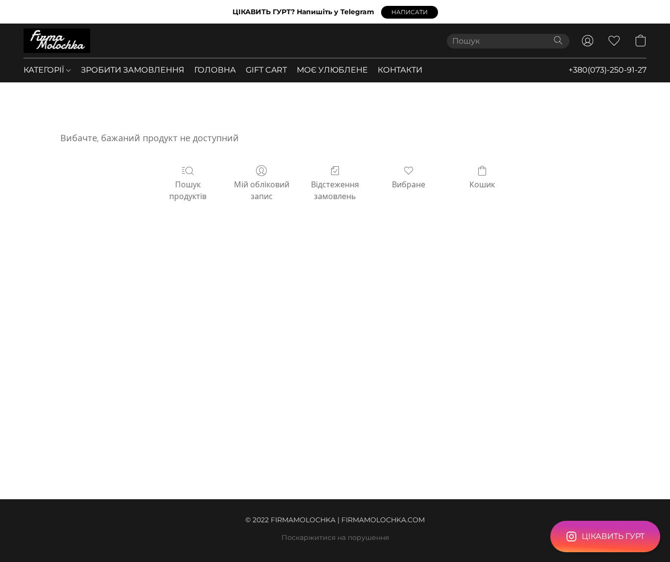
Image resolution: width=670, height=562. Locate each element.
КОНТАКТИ (400, 70)
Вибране (408, 184)
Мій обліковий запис (261, 190)
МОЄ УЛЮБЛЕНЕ (332, 70)
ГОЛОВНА (215, 70)
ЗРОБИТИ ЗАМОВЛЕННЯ (132, 70)
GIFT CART (266, 70)
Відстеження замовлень (335, 190)
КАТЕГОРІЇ (45, 70)
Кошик (482, 184)
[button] (409, 12)
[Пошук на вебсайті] (558, 40)
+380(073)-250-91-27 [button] (607, 70)
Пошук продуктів (187, 190)
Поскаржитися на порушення (335, 537)
